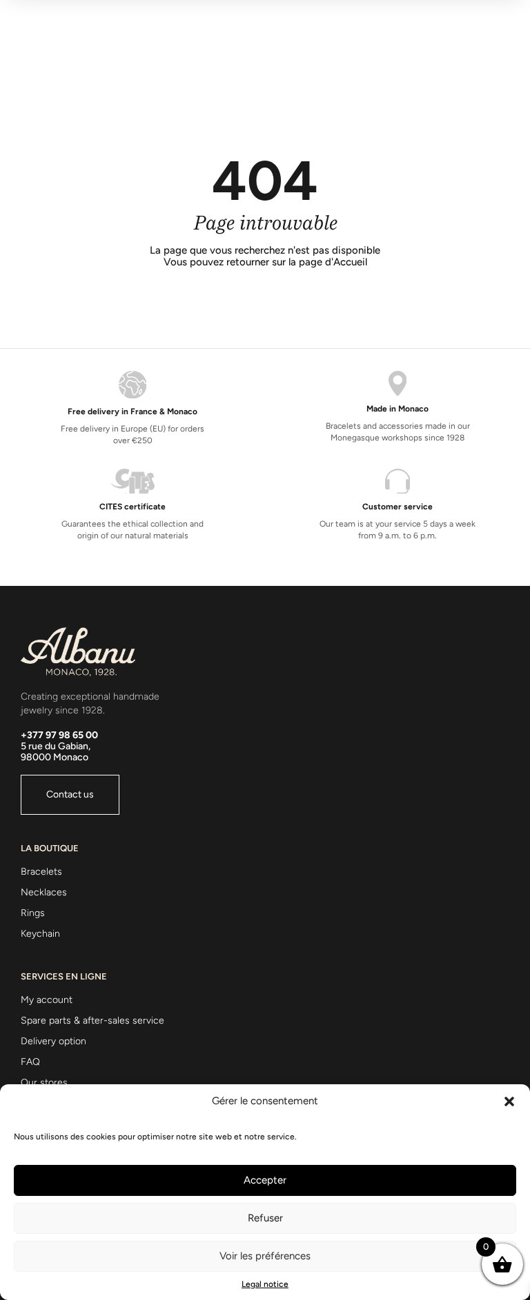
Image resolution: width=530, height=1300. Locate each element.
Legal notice (265, 1284)
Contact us (70, 794)
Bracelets (41, 871)
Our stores (44, 1082)
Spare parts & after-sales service (92, 1020)
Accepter (265, 1180)
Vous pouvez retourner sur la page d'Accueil (265, 262)
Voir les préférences (265, 1256)
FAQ (30, 1062)
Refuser (265, 1218)
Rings (33, 913)
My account (46, 1000)
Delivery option (53, 1041)
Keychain (40, 934)
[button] (509, 1101)
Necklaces (44, 892)
